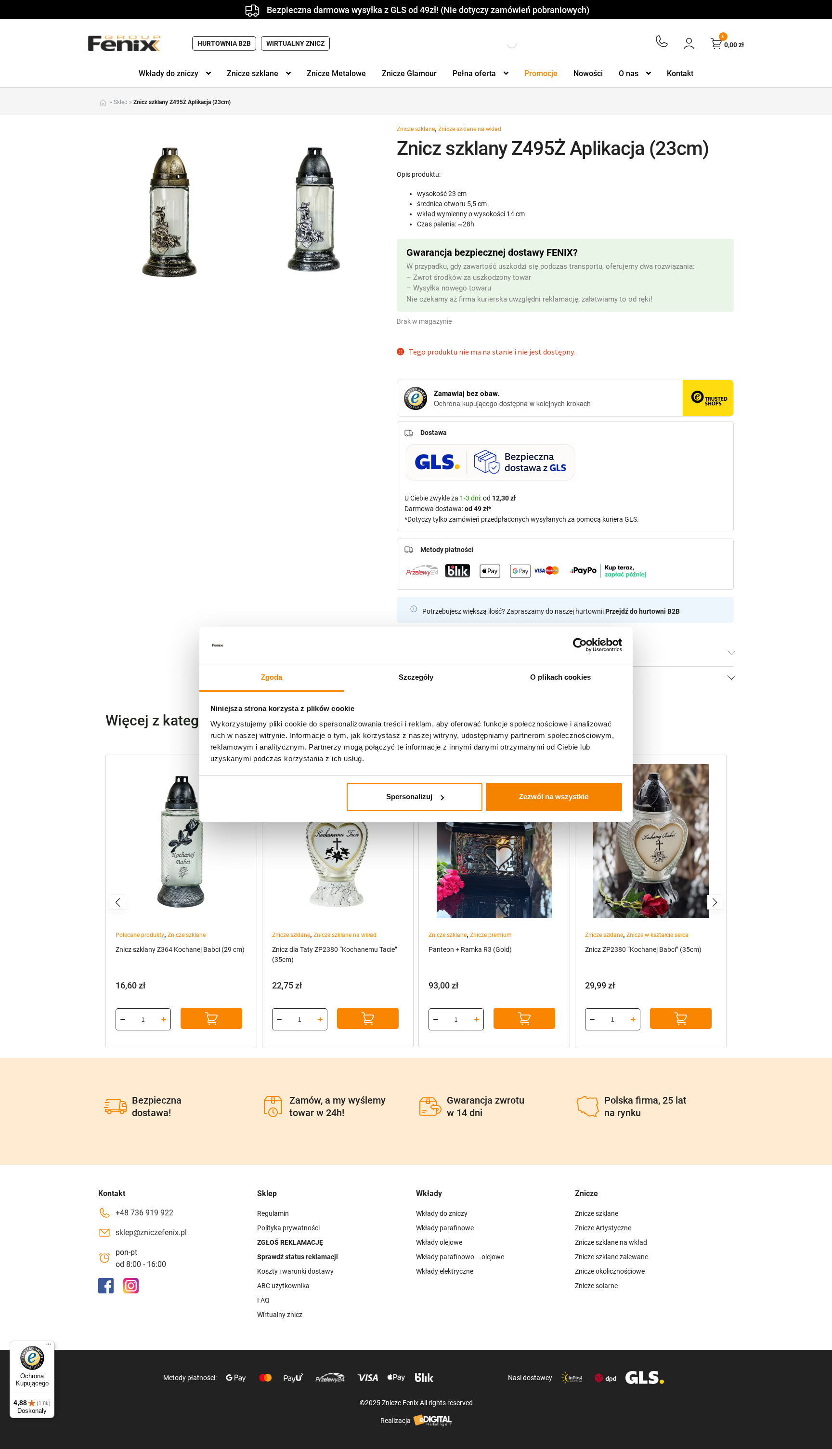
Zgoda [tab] (272, 677)
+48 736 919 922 (144, 1212)
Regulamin (273, 1213)
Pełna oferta (474, 73)
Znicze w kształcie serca (657, 935)
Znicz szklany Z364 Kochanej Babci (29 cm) (180, 949)
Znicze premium (491, 935)
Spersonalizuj (409, 796)
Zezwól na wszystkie (553, 796)
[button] (117, 902)
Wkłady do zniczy (168, 73)
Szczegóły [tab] (416, 677)
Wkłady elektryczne (444, 1271)
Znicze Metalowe (336, 73)
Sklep (121, 102)
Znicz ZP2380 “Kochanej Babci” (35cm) (643, 949)
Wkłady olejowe (439, 1242)
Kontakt (680, 73)
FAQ (263, 1300)
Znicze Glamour (409, 73)
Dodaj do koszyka (211, 1018)
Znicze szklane (252, 73)
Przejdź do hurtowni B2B (642, 611)
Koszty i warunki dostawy (295, 1271)
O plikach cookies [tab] (560, 677)
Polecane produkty (140, 935)
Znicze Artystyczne (603, 1228)
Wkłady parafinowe (445, 1228)
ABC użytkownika (283, 1286)
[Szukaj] (504, 43)
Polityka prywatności (288, 1228)
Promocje (541, 73)
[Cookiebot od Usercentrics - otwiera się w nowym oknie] (580, 645)
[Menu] (48, 1346)
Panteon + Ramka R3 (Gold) (470, 949)
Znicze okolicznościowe (610, 1271)
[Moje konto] (689, 43)
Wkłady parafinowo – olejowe (460, 1257)
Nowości (588, 73)
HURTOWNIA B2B (224, 43)
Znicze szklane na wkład (469, 129)
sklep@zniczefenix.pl (151, 1232)
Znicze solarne (596, 1286)
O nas (628, 73)
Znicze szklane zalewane (611, 1257)
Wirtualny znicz (295, 43)
